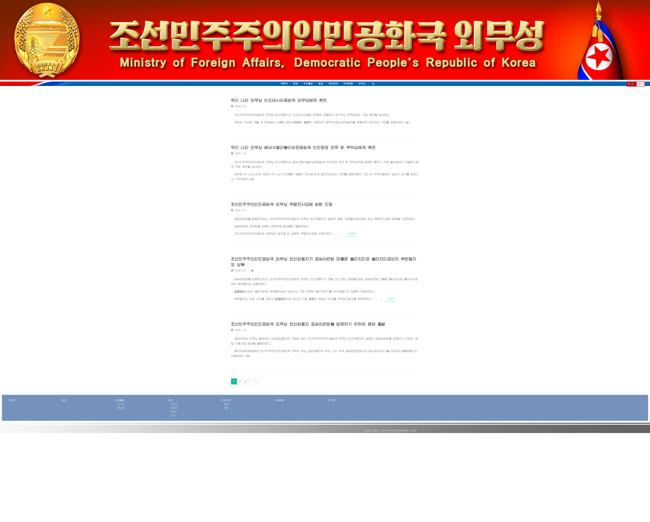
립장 (320, 83)
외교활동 (308, 83)
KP (639, 84)
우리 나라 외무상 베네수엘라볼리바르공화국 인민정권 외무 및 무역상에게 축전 (303, 148)
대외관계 (333, 83)
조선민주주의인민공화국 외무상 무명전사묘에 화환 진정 (282, 204)
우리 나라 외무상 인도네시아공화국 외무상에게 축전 (279, 100)
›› (257, 381)
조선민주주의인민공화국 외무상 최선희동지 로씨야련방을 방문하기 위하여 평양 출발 (308, 324)
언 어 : (632, 84)
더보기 (352, 233)
